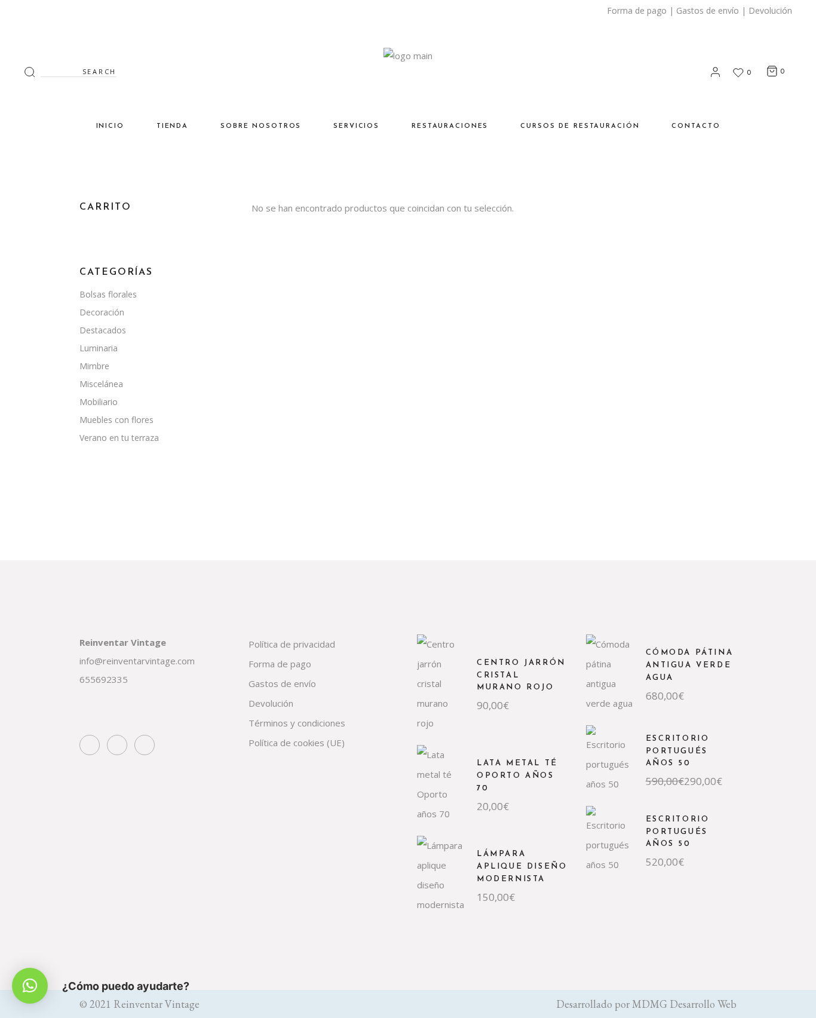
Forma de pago (637, 10)
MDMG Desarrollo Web (684, 1004)
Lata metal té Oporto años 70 (517, 775)
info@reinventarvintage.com (137, 661)
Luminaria (98, 348)
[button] (30, 986)
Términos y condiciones (297, 723)
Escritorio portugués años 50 (678, 751)
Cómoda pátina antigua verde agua (690, 665)
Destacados (102, 330)
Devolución (770, 10)
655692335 (103, 679)
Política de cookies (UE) (297, 743)
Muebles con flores (116, 419)
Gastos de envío (707, 10)
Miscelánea (101, 384)
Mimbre (94, 366)
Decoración (101, 312)
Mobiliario (98, 401)
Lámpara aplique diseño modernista (522, 866)
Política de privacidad (292, 644)
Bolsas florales (108, 294)
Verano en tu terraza (119, 437)
